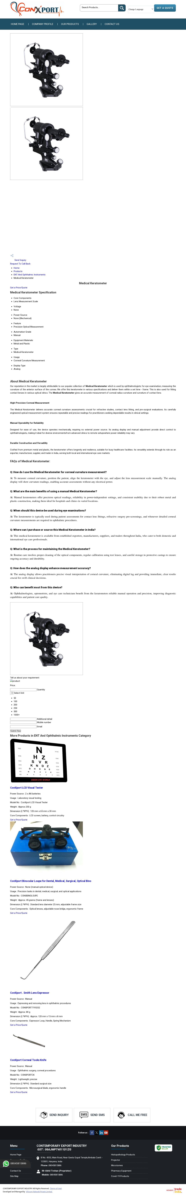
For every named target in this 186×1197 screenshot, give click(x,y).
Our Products (70, 24)
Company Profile (42, 24)
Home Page (17, 24)
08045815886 (18, 1163)
